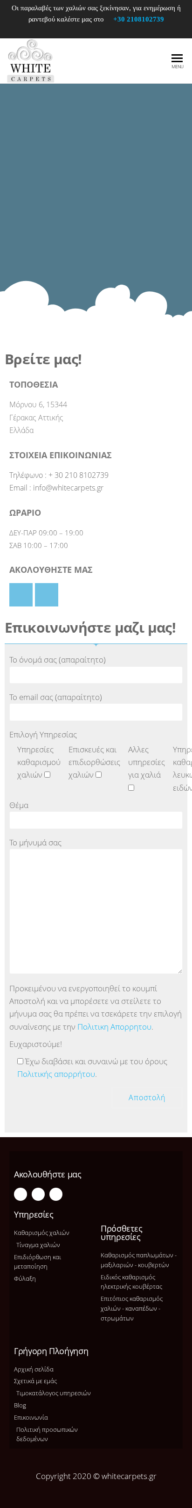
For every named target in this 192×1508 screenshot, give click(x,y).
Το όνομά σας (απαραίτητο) (57, 659)
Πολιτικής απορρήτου (56, 1073)
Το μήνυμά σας (35, 842)
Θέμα (18, 805)
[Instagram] (38, 1194)
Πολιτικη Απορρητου (114, 1026)
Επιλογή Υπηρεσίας (43, 734)
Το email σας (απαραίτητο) (55, 697)
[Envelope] (55, 1194)
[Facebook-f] (20, 1194)
